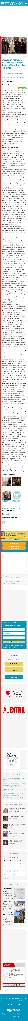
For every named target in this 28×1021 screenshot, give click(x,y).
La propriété (15, 998)
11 (23, 866)
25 (23, 871)
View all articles (6, 527)
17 (20, 869)
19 (4, 871)
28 (10, 874)
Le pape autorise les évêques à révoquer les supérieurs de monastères (16, 842)
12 (4, 869)
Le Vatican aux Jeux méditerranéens (11, 793)
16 (17, 869)
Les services (23, 998)
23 (17, 871)
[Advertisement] (14, 21)
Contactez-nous (23, 1001)
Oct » (8, 878)
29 (14, 874)
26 (4, 874)
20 (7, 871)
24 (20, 871)
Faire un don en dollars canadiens (14, 548)
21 (10, 871)
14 (10, 869)
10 (20, 866)
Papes (2, 38)
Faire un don (14, 543)
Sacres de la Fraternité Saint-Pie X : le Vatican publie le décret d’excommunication (17, 810)
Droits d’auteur (14, 1001)
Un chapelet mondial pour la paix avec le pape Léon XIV (16, 817)
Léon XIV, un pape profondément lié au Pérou (8, 890)
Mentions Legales (5, 1001)
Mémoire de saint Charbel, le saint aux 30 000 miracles (17, 825)
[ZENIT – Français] (8, 3)
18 (23, 869)
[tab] (8, 965)
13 (7, 869)
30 (17, 874)
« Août (4, 878)
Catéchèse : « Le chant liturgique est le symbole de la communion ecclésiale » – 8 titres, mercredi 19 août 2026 (14, 785)
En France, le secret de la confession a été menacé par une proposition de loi (17, 833)
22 (14, 871)
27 (7, 874)
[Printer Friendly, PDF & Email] (22, 88)
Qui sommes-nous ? (6, 998)
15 (14, 869)
